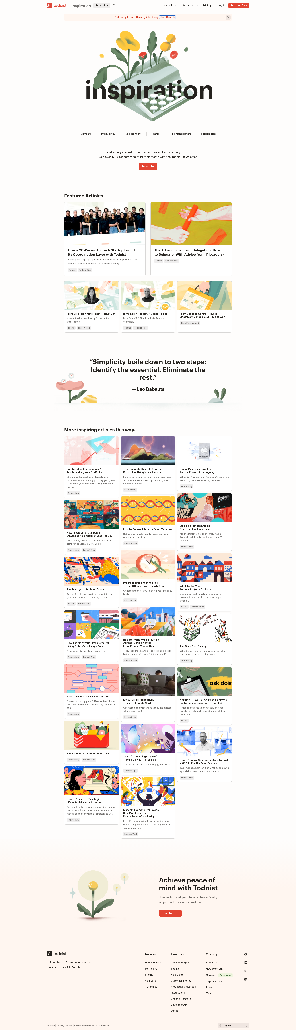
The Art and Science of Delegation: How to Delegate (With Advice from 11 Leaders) (189, 204)
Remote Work (171, 261)
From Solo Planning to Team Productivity (88, 282)
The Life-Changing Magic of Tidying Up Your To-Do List (147, 726)
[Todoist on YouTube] (245, 955)
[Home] (57, 5)
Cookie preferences (84, 1025)
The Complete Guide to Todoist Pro (84, 722)
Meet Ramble (167, 17)
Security (51, 1025)
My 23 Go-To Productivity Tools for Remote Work (146, 669)
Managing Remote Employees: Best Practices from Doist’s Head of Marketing (147, 780)
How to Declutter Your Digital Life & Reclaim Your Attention (89, 769)
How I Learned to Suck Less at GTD (84, 665)
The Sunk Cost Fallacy (190, 614)
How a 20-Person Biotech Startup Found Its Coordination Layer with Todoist (104, 204)
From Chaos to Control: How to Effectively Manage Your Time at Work (202, 283)
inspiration (81, 5)
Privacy (60, 1025)
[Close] (228, 17)
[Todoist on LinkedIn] (245, 963)
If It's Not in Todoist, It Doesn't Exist (141, 282)
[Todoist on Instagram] (245, 971)
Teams (72, 270)
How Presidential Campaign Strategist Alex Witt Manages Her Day (89, 502)
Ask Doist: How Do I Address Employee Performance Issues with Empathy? (199, 669)
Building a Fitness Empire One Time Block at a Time (203, 495)
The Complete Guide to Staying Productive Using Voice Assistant (146, 439)
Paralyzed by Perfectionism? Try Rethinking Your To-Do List (89, 439)
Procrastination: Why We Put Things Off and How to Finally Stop (146, 552)
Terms (69, 1025)
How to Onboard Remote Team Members (145, 497)
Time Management (190, 323)
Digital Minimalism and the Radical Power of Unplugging (202, 439)
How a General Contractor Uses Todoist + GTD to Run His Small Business (204, 730)
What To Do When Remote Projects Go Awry (202, 554)
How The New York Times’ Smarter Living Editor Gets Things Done (88, 612)
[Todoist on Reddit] (245, 980)
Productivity (73, 493)
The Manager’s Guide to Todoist (82, 558)
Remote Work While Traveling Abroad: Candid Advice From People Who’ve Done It (147, 609)
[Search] (114, 5)
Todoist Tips (85, 270)
